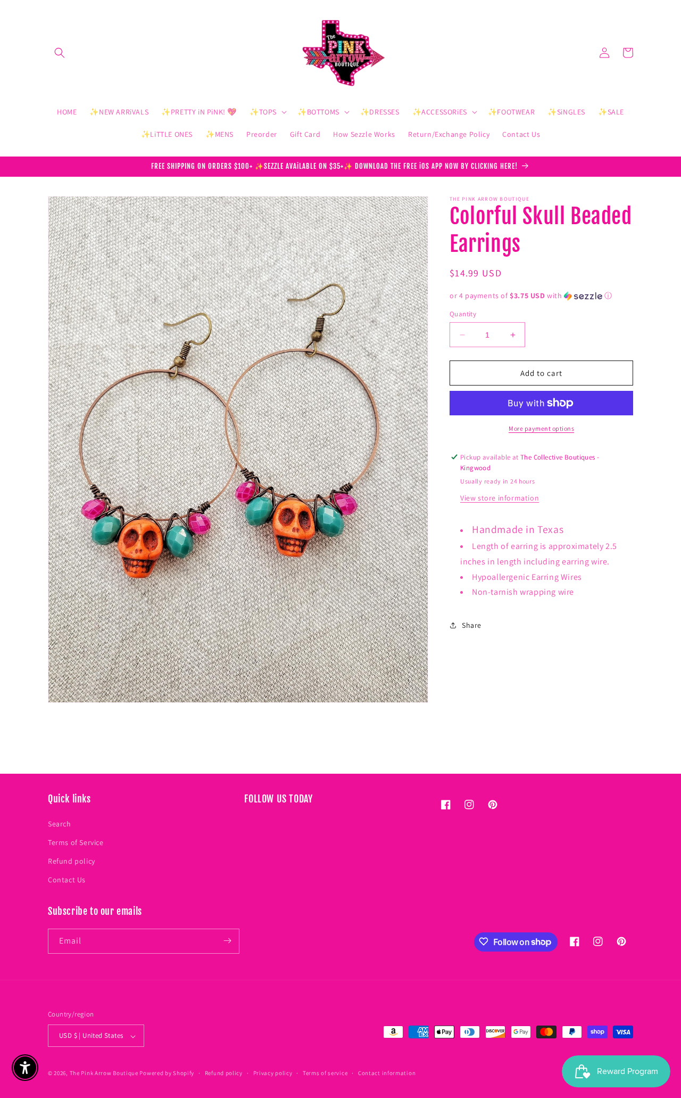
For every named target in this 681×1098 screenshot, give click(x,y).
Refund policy (71, 860)
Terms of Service (76, 842)
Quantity (463, 313)
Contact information (387, 1073)
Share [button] (471, 625)
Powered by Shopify (166, 1073)
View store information (499, 498)
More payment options (541, 428)
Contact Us (67, 879)
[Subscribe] (227, 940)
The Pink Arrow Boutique (104, 1073)
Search (59, 823)
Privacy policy (273, 1073)
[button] (59, 52)
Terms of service (325, 1073)
